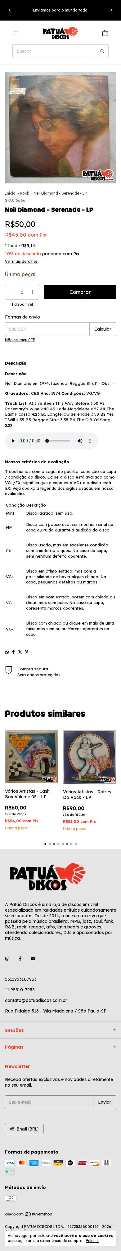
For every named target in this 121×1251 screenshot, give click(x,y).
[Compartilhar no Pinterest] (27, 652)
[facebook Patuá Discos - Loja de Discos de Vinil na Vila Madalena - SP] (20, 958)
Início (10, 193)
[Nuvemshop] (29, 1215)
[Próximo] (111, 10)
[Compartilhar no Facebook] (13, 652)
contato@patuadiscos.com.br (36, 1000)
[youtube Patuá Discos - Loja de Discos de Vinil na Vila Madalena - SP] (33, 958)
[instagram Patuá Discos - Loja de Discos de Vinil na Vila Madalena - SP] (7, 958)
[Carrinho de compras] (105, 33)
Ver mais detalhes (21, 261)
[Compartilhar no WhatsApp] (7, 652)
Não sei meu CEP (20, 340)
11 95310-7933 (20, 990)
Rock (24, 193)
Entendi (92, 1241)
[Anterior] (9, 10)
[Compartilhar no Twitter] (20, 652)
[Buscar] (102, 51)
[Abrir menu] (15, 33)
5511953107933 (21, 979)
